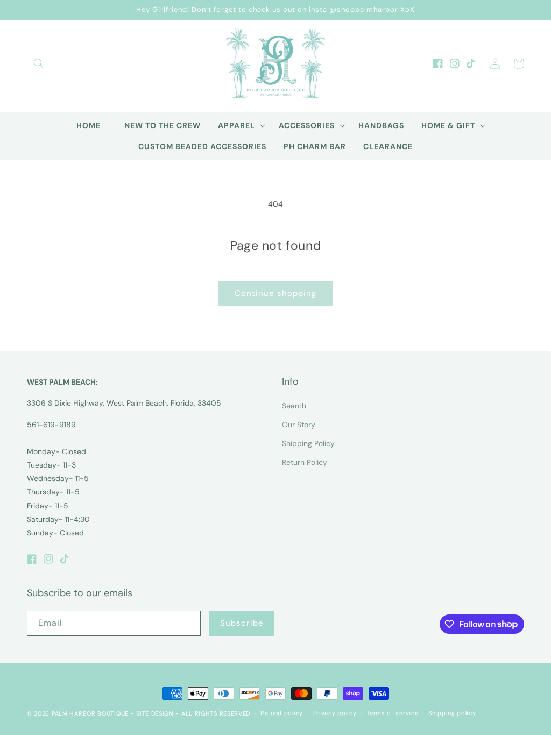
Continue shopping (275, 293)
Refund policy (281, 713)
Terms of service (392, 713)
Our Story (298, 424)
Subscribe (242, 623)
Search (294, 406)
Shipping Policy (308, 443)
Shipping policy (452, 713)
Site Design (155, 713)
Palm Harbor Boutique (90, 713)
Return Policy (304, 462)
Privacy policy (335, 713)
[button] (39, 63)
